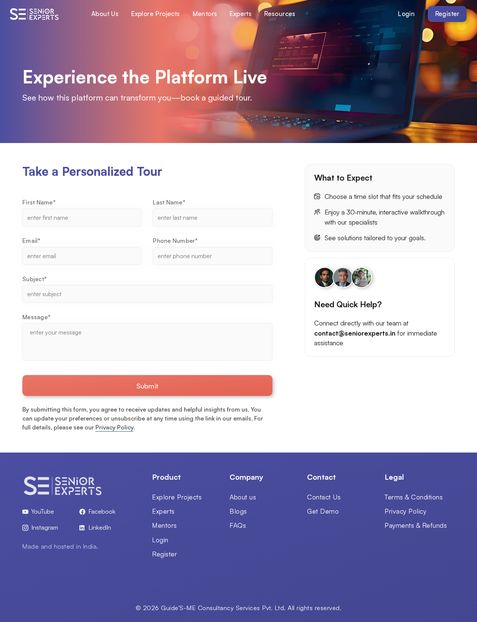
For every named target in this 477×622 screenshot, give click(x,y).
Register (447, 14)
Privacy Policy (114, 427)
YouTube (42, 511)
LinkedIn (99, 527)
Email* (31, 241)
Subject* (34, 279)
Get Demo (323, 511)
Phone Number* (175, 241)
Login (406, 14)
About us (243, 497)
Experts (241, 14)
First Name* (39, 202)
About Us (105, 14)
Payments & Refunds (416, 525)
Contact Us (324, 497)
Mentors (205, 14)
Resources (280, 14)
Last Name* (169, 202)
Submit (147, 385)
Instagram (44, 527)
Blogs (238, 511)
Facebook (102, 511)
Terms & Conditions (414, 497)
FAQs (238, 525)
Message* (36, 317)
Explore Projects (155, 14)
